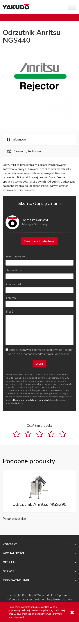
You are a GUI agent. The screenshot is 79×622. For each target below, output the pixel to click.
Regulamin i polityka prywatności (30, 400)
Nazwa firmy (14, 270)
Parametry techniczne (27, 151)
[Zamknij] (72, 612)
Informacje (19, 140)
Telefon (11, 298)
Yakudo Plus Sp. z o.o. (55, 595)
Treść (9, 312)
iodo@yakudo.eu (14, 403)
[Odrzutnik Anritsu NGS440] (39, 87)
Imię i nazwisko (15, 256)
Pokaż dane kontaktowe (39, 241)
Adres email (13, 284)
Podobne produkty (29, 461)
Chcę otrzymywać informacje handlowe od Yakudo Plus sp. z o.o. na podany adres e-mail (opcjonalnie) (39, 352)
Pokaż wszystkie (14, 519)
